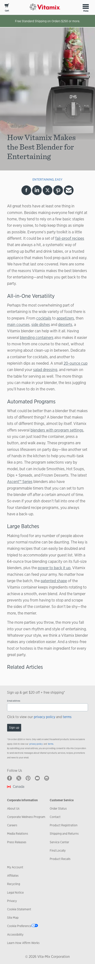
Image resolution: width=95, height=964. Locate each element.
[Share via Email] (69, 190)
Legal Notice (15, 892)
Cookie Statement (19, 909)
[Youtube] (37, 778)
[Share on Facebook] (26, 190)
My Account (15, 867)
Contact (55, 817)
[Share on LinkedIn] (37, 190)
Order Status (58, 808)
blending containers (36, 337)
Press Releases (16, 842)
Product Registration (64, 825)
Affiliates (13, 876)
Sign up (14, 728)
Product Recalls (60, 859)
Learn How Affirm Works (23, 943)
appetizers (65, 318)
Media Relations (17, 834)
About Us (13, 808)
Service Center (59, 842)
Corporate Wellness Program (26, 817)
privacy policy (44, 717)
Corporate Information (22, 800)
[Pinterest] (28, 778)
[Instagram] (46, 778)
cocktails (43, 318)
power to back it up (54, 567)
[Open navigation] (86, 6)
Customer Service (62, 800)
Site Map (13, 918)
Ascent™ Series (19, 481)
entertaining (43, 179)
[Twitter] (18, 778)
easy (59, 179)
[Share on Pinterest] (58, 190)
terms (67, 717)
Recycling (13, 884)
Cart (7, 10)
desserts (65, 324)
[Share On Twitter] (47, 190)
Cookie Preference (19, 926)
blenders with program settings (56, 430)
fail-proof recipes (69, 238)
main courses (18, 324)
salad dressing (45, 369)
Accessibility (15, 935)
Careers (12, 825)
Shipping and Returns (64, 834)
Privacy (12, 901)
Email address (13, 700)
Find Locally (58, 850)
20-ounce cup (75, 363)
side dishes (40, 324)
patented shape (54, 580)
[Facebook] (9, 778)
